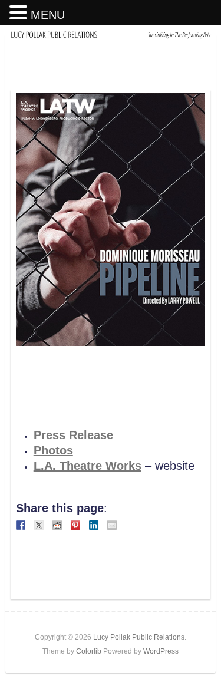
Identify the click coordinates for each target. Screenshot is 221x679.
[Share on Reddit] (57, 525)
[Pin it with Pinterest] (75, 525)
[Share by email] (112, 525)
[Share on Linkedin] (93, 525)
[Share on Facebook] (20, 525)
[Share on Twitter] (39, 525)
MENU (48, 14)
